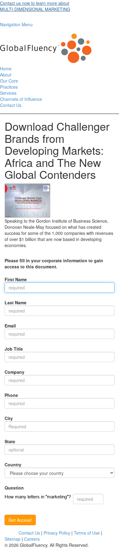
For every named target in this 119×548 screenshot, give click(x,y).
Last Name (16, 302)
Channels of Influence (21, 99)
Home (6, 68)
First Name (16, 279)
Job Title (14, 349)
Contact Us (10, 105)
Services (8, 93)
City (9, 418)
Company (14, 372)
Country (13, 464)
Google (12, 533)
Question (14, 488)
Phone (11, 395)
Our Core (9, 81)
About (5, 75)
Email (10, 326)
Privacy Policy (57, 533)
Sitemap (12, 539)
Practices (9, 87)
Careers (32, 539)
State (10, 441)
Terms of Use (87, 533)
